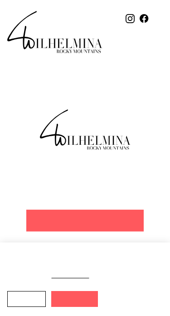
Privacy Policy (89, 275)
